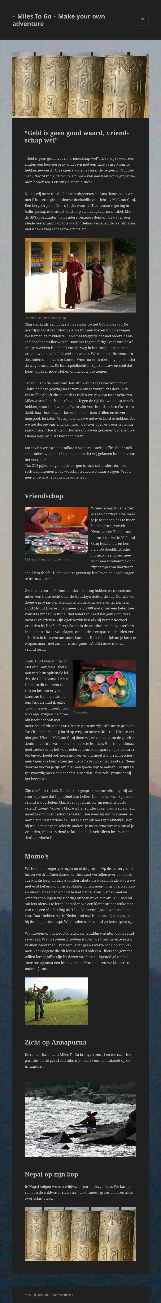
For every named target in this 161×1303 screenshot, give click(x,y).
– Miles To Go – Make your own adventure (58, 20)
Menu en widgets (143, 25)
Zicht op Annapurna (55, 1042)
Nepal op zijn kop (51, 1174)
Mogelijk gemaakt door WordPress (49, 1295)
